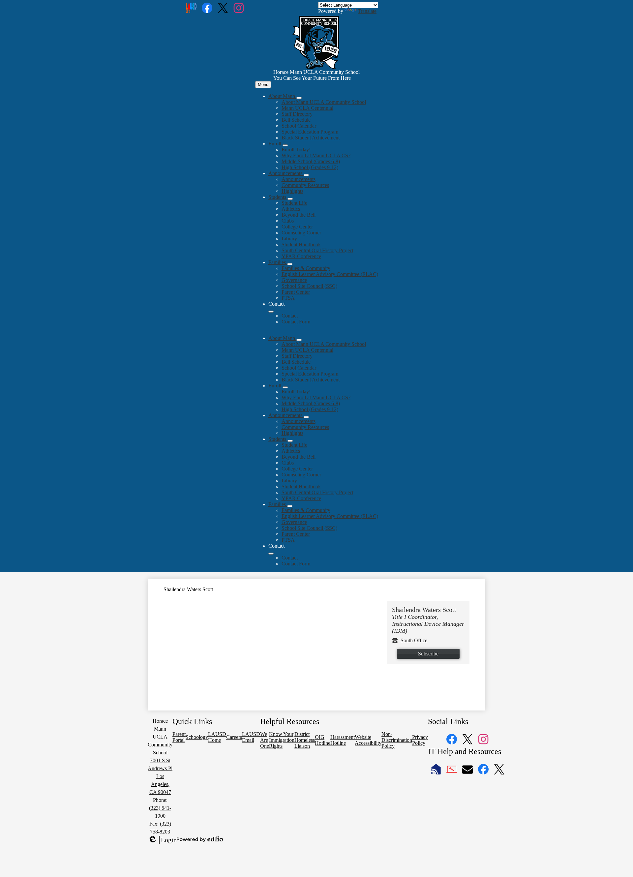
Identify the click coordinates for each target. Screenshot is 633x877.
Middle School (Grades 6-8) (311, 161)
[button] (282, 338)
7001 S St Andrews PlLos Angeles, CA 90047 (160, 776)
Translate (367, 11)
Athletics (291, 209)
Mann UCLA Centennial (307, 108)
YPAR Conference (301, 256)
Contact (290, 315)
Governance (294, 280)
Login (162, 840)
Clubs (288, 221)
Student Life (294, 203)
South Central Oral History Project (317, 250)
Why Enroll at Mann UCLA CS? (316, 155)
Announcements (299, 179)
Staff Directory (297, 114)
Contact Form (296, 321)
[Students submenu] (290, 199)
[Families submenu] (289, 264)
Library (289, 238)
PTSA (288, 298)
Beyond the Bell (299, 215)
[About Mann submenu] (299, 98)
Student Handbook (301, 244)
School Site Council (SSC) (309, 286)
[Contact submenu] (271, 312)
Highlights (292, 191)
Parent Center (296, 292)
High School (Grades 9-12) (310, 167)
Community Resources (305, 185)
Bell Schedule (296, 120)
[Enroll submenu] (285, 145)
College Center (297, 226)
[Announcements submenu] (306, 175)
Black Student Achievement (311, 137)
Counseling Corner (301, 232)
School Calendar (299, 126)
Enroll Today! (296, 149)
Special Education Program (310, 132)
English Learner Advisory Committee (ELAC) (330, 274)
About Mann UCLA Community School (324, 102)
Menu (263, 84)
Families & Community (306, 268)
